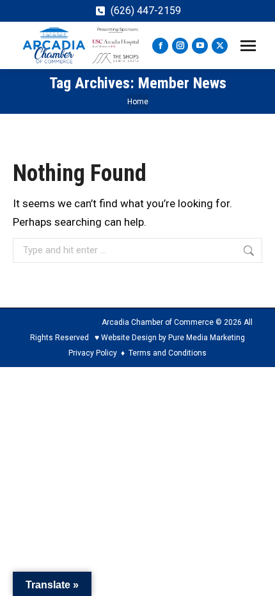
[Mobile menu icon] (248, 45)
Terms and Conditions (168, 353)
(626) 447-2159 (146, 10)
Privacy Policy (92, 353)
